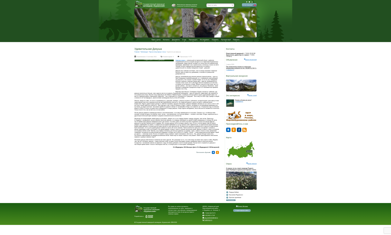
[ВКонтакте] (214, 151)
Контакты (166, 40)
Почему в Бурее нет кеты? (243, 100)
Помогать (236, 40)
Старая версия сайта (241, 210)
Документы (176, 40)
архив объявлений (251, 59)
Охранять (215, 40)
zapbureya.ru (208, 220)
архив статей (253, 95)
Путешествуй (226, 40)
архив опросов (252, 163)
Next (253, 23)
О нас (184, 40)
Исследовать (204, 40)
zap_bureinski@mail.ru (211, 218)
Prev (138, 23)
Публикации (144, 52)
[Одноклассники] (218, 151)
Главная (136, 52)
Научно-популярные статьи (157, 52)
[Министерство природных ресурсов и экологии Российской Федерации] (184, 5)
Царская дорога (180, 60)
